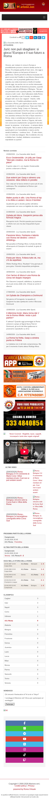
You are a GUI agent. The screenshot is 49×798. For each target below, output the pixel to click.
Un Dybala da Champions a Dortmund (24, 295)
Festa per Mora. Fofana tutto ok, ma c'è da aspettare (23, 259)
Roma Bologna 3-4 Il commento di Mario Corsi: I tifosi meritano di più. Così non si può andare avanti (17, 476)
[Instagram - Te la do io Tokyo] (24, 749)
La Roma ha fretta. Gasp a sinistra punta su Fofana (22, 339)
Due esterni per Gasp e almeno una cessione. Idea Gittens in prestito (23, 178)
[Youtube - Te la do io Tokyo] (24, 739)
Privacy (31, 786)
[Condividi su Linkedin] (35, 37)
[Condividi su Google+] (31, 37)
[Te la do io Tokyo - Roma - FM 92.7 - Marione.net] (21, 5)
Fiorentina (18, 542)
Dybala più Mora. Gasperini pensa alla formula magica (24, 216)
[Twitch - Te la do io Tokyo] (24, 760)
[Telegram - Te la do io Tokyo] (24, 733)
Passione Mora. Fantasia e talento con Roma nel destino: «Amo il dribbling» (22, 237)
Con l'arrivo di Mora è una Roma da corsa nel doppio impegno (23, 276)
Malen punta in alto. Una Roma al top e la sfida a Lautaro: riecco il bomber (24, 198)
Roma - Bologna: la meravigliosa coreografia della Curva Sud (16, 517)
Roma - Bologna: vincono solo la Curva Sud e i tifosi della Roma (16, 501)
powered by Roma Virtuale (24, 789)
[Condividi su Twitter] (43, 37)
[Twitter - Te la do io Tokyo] (24, 744)
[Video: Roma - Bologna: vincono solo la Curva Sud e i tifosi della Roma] (38, 503)
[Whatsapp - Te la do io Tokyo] (24, 728)
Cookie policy (20, 786)
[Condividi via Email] (23, 37)
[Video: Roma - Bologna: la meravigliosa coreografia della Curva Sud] (38, 519)
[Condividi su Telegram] (27, 37)
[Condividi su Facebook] (39, 37)
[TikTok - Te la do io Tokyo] (24, 754)
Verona (7, 556)
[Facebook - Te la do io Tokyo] (24, 723)
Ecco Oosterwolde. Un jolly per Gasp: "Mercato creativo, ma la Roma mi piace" (24, 160)
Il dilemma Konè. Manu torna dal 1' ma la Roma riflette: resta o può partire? (22, 315)
